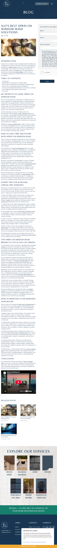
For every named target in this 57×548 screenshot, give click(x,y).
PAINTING (47, 472)
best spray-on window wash (26, 304)
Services (17, 529)
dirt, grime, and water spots (23, 113)
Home (16, 527)
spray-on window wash (14, 124)
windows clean (12, 67)
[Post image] (9, 410)
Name (42, 30)
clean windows (19, 72)
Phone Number (45, 44)
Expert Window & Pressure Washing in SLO (8, 417)
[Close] (52, 529)
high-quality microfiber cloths (27, 211)
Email (42, 37)
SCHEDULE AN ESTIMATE (28, 546)
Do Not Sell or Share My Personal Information (34, 542)
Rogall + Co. (18, 70)
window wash (4, 227)
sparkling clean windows (24, 274)
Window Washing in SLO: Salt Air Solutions (9, 436)
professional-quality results (28, 235)
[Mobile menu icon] (51, 3)
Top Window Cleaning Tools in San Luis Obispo (27, 417)
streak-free (4, 201)
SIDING (35, 472)
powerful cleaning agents (22, 260)
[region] (37, 536)
